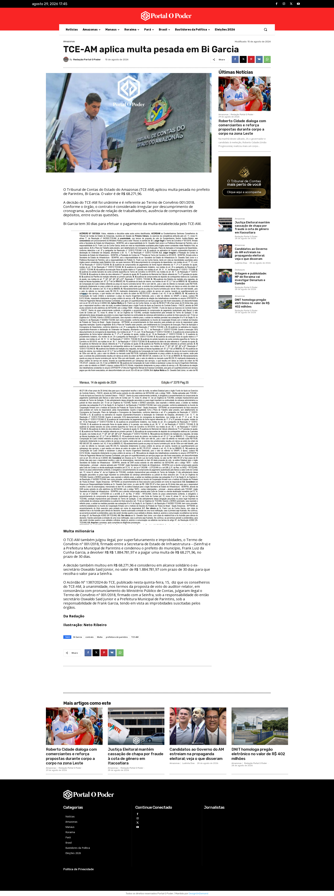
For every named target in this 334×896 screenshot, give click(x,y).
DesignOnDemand (198, 893)
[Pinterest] (251, 59)
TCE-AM (134, 637)
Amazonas (69, 41)
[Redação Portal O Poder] (66, 59)
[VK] (259, 59)
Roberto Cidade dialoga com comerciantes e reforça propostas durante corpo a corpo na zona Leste (242, 127)
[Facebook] (276, 4)
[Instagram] (284, 4)
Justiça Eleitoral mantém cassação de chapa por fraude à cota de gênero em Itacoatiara (252, 227)
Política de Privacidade (78, 869)
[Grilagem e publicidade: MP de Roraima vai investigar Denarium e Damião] (225, 275)
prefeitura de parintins (117, 637)
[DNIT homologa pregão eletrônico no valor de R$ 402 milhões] (225, 302)
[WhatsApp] (267, 59)
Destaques (240, 270)
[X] (291, 4)
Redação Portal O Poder (87, 59)
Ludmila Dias (241, 263)
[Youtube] (298, 4)
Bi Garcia (77, 637)
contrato (89, 637)
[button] (265, 29)
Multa (99, 637)
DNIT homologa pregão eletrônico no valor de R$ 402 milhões (252, 303)
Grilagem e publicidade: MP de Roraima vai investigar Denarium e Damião (251, 278)
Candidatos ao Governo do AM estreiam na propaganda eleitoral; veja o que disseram (251, 254)
